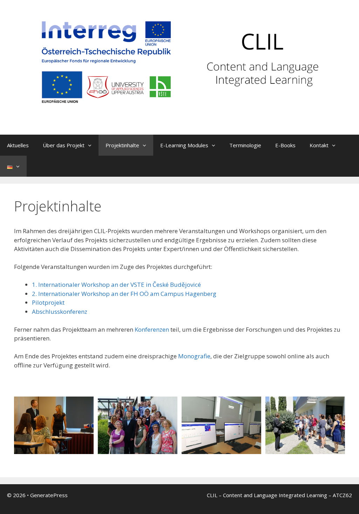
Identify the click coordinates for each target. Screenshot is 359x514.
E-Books (285, 145)
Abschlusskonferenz (59, 311)
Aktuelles (18, 145)
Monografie (194, 356)
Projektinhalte (122, 145)
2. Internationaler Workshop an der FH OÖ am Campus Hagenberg (124, 294)
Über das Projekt (63, 145)
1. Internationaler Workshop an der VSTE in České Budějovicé (116, 284)
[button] (91, 145)
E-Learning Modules (184, 145)
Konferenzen (152, 329)
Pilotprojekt (48, 302)
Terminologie (245, 145)
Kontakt (319, 145)
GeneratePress (49, 495)
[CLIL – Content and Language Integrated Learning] (179, 67)
